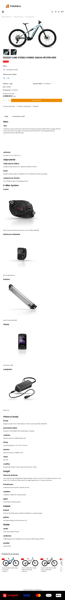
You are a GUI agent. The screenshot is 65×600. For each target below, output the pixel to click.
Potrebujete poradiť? (18, 116)
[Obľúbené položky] (56, 11)
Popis (6, 116)
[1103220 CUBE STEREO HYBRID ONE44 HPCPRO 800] (32, 34)
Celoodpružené (29, 17)
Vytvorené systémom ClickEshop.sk (32, 590)
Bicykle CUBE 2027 (6, 17)
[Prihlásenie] (59, 11)
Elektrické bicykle (18, 17)
